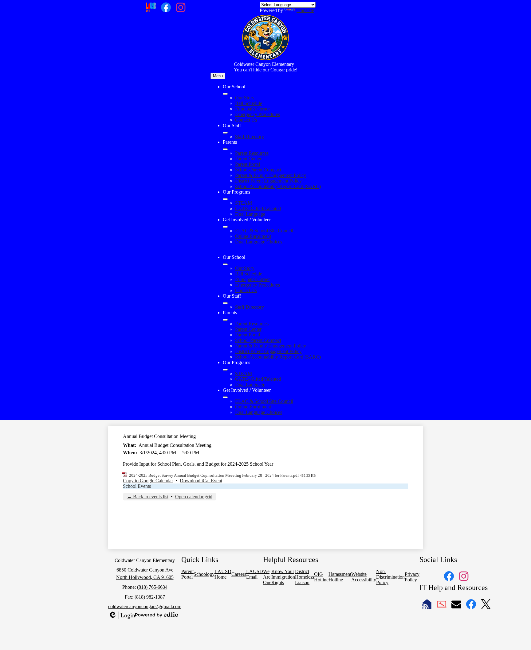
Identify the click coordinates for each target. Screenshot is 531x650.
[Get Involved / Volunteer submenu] (225, 227)
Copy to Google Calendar (148, 480)
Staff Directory (249, 136)
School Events (137, 486)
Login (121, 615)
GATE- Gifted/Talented (258, 208)
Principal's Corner (252, 108)
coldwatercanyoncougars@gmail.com (144, 606)
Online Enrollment (253, 236)
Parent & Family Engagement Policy (270, 175)
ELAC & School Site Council (264, 230)
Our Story (244, 97)
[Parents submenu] (225, 149)
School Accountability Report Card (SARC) (278, 186)
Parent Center (248, 158)
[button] (225, 264)
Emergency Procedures (257, 114)
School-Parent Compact (258, 169)
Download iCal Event (201, 480)
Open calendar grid (193, 496)
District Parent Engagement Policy (268, 180)
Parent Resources (252, 153)
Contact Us (246, 119)
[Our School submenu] (225, 94)
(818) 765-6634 (152, 587)
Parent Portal (247, 164)
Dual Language (250, 214)
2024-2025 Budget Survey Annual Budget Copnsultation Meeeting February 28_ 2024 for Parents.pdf (214, 475)
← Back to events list (147, 496)
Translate (305, 10)
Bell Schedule (248, 103)
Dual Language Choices (258, 241)
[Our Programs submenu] (225, 199)
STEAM (243, 203)
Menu (218, 76)
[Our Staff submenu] (225, 133)
